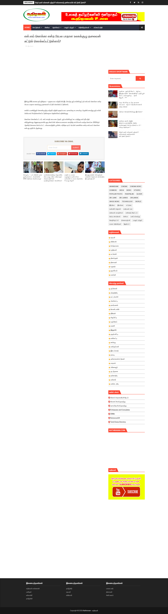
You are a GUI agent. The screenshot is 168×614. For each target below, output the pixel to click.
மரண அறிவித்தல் (115, 224)
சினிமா (47, 27)
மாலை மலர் (109, 588)
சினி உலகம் (109, 595)
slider (139, 194)
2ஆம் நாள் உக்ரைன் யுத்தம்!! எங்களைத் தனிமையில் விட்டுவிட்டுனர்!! (60, 2)
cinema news (135, 186)
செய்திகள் (36, 27)
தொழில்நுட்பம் (114, 220)
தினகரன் (109, 592)
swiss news (114, 201)
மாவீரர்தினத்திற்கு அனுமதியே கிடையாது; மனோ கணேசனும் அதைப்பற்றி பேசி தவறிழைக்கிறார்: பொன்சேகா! (53, 177)
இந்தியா (112, 205)
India (122, 190)
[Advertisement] (138, 50)
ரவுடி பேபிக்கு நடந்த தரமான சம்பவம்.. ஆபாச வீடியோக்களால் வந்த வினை (130, 104)
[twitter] (134, 2)
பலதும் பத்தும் (69, 27)
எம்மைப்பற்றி (98, 27)
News (129, 190)
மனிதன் (29, 592)
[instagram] (142, 2)
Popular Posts (115, 194)
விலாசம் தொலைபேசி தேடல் (119, 398)
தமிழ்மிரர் (69, 588)
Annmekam (113, 186)
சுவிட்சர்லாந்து (135, 216)
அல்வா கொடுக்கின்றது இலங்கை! (131, 112)
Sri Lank (113, 198)
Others (137, 190)
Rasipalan (129, 194)
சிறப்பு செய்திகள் (115, 216)
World (138, 201)
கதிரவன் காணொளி (33, 588)
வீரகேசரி (69, 595)
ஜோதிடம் (127, 224)
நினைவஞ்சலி (125, 220)
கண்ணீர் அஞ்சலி (115, 209)
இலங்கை (30, 46)
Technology (127, 201)
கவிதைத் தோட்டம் (132, 213)
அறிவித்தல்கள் (84, 27)
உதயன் (68, 592)
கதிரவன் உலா (128, 209)
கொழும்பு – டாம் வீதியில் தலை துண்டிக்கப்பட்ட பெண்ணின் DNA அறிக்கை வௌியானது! (32, 177)
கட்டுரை (129, 205)
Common (113, 190)
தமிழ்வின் (29, 599)
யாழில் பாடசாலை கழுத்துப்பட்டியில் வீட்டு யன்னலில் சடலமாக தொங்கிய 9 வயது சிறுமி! (74, 177)
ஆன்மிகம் (56, 27)
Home (27, 27)
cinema (124, 186)
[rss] (138, 2)
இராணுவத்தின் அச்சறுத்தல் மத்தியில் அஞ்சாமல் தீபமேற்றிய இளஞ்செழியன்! (95, 177)
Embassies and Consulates (120, 410)
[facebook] (130, 2)
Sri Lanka (123, 198)
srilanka (134, 198)
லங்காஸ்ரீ (29, 595)
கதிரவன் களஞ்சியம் (116, 213)
